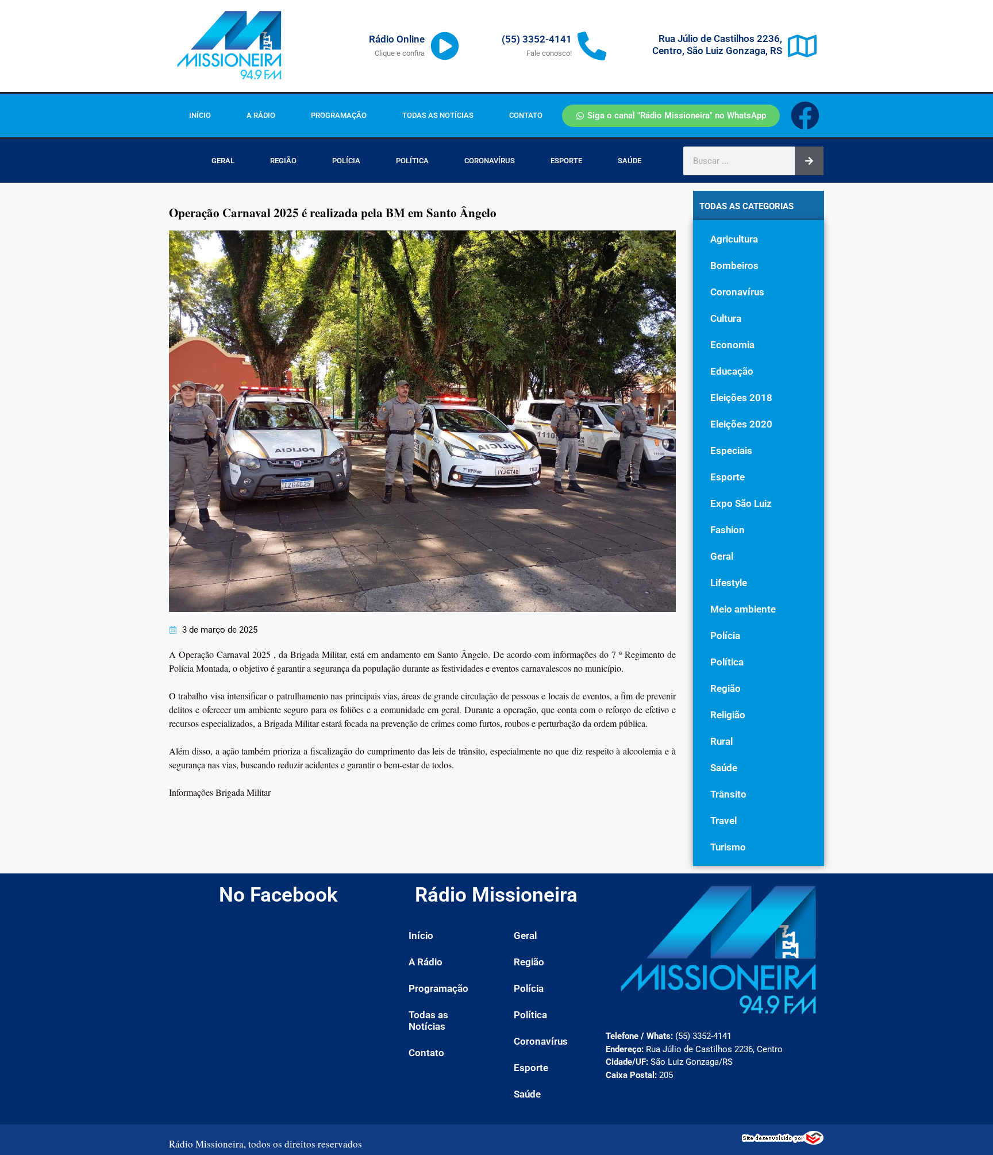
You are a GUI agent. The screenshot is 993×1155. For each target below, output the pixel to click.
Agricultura (734, 239)
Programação (339, 115)
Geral (222, 160)
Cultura (725, 318)
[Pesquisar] (809, 161)
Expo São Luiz (741, 503)
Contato (525, 115)
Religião (727, 715)
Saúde (629, 160)
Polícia (346, 160)
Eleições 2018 (741, 397)
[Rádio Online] (444, 46)
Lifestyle (728, 582)
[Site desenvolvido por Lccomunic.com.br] (783, 1141)
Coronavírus (489, 160)
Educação (731, 371)
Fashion (727, 530)
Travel (723, 820)
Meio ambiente (743, 609)
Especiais (731, 450)
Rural (721, 741)
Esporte (566, 160)
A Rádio (261, 115)
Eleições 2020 (741, 424)
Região (283, 160)
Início (200, 115)
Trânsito (728, 794)
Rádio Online (397, 39)
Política (412, 160)
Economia (732, 345)
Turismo (728, 847)
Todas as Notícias (438, 115)
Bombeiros (734, 265)
